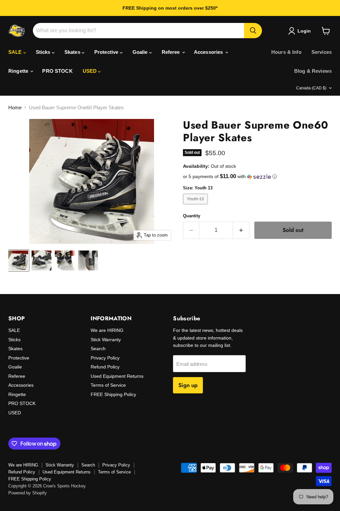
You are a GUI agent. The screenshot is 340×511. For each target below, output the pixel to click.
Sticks (44, 52)
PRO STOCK (57, 71)
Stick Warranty (106, 339)
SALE (15, 52)
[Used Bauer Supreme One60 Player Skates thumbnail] (18, 260)
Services (321, 52)
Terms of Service (108, 385)
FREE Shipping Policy (113, 394)
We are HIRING (107, 330)
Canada (311, 88)
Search (98, 348)
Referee (171, 52)
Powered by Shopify (27, 492)
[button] (257, 176)
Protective (107, 52)
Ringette (19, 71)
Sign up (188, 385)
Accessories (209, 52)
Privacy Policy (105, 357)
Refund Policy (105, 366)
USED (90, 71)
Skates (73, 52)
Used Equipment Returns (117, 376)
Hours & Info (286, 52)
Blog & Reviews (313, 71)
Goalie (140, 52)
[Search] (253, 30)
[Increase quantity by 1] (241, 230)
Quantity (191, 215)
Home (15, 107)
